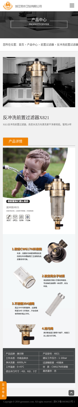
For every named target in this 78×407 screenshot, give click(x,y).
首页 (21, 44)
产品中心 (32, 44)
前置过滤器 (47, 44)
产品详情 (15, 141)
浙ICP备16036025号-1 (64, 401)
